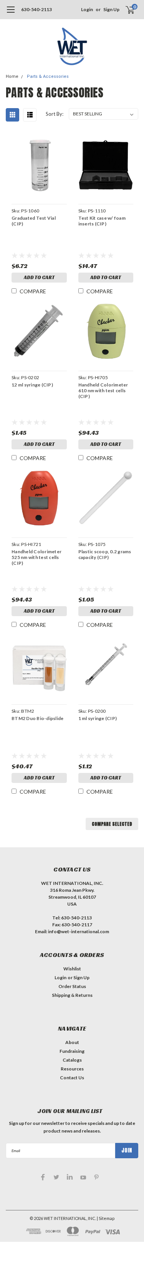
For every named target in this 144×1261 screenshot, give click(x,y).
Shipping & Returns (72, 995)
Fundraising (72, 1051)
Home (12, 76)
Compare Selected (112, 823)
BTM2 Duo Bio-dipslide (37, 718)
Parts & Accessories (48, 76)
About (72, 1042)
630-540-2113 (36, 9)
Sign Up (111, 9)
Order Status (72, 986)
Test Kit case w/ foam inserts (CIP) (102, 221)
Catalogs (72, 1060)
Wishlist (72, 969)
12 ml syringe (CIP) (32, 385)
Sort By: (54, 114)
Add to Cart (39, 277)
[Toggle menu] (10, 13)
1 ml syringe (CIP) (97, 718)
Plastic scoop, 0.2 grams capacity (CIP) (104, 554)
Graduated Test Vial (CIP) (34, 221)
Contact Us (72, 1077)
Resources (72, 1069)
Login (87, 9)
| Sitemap (105, 1218)
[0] (125, 9)
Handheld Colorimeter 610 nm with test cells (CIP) (103, 390)
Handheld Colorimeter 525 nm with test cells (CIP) (36, 557)
